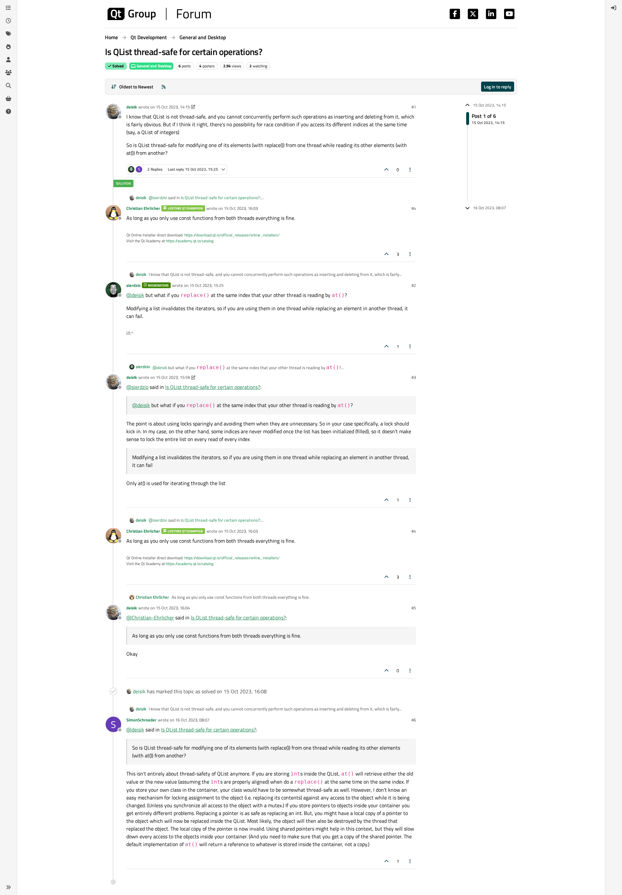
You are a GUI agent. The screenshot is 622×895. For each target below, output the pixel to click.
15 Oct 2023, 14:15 (173, 107)
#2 (413, 285)
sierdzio (133, 285)
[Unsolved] (8, 111)
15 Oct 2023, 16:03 (241, 208)
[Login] (613, 8)
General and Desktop (154, 66)
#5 (413, 608)
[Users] (8, 59)
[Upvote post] (386, 169)
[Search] (8, 85)
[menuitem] (613, 8)
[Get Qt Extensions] (8, 98)
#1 (413, 107)
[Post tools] (410, 169)
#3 (413, 377)
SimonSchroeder (141, 720)
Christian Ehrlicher (143, 208)
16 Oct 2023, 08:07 (192, 720)
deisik (131, 107)
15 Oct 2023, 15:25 (207, 285)
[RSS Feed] (163, 87)
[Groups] (8, 72)
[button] (8, 887)
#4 (413, 208)
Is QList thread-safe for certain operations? (220, 197)
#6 (413, 720)
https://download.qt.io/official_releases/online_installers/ (232, 235)
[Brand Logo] (159, 14)
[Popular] (8, 46)
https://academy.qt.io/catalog (189, 241)
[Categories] (8, 8)
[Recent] (8, 21)
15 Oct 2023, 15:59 (173, 377)
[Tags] (8, 33)
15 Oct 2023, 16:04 (173, 608)
